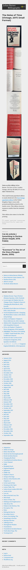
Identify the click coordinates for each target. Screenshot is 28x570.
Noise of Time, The (10, 222)
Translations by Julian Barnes (13, 529)
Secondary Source (9, 514)
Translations (8, 526)
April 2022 (7, 368)
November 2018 (8, 381)
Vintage (4, 223)
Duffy (5, 464)
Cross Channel (8, 462)
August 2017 (7, 412)
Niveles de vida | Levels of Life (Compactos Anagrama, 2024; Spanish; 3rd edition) (13, 340)
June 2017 (6, 416)
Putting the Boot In (9, 512)
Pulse (5, 510)
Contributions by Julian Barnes (13, 460)
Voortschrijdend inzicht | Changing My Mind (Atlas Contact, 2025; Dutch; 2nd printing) (14, 315)
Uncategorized (8, 533)
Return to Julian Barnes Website (13, 275)
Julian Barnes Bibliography (8, 565)
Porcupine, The (8, 508)
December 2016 (8, 429)
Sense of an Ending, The (11, 516)
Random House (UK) (10, 279)
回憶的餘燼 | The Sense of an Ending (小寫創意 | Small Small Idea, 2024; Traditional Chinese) (14, 333)
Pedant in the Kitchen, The (12, 506)
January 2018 (7, 402)
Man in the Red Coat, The (11, 495)
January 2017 (7, 427)
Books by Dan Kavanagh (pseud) (13, 454)
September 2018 (8, 385)
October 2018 (7, 383)
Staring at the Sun (9, 520)
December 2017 (8, 404)
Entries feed (7, 555)
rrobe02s (6, 220)
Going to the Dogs (9, 476)
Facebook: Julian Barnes (11, 283)
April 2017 (7, 420)
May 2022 (6, 366)
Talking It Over (8, 522)
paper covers (19, 222)
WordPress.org (8, 559)
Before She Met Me (9, 451)
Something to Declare (10, 518)
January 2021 (7, 377)
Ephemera (7, 470)
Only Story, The (8, 504)
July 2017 (6, 414)
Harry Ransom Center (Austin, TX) (14, 277)
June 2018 (6, 391)
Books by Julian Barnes (10, 456)
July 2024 (6, 362)
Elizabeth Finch (8, 466)
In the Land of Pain (9, 483)
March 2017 (7, 423)
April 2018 (7, 395)
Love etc (6, 493)
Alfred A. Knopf (8, 281)
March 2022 (7, 370)
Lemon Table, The (9, 487)
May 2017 (6, 418)
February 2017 (8, 425)
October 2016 (7, 433)
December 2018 (8, 379)
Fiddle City (7, 472)
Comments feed (8, 557)
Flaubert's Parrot (9, 474)
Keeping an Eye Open (10, 485)
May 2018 (6, 393)
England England (9, 468)
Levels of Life (8, 491)
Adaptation (7, 447)
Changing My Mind (9, 458)
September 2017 (8, 410)
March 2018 (7, 398)
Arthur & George (9, 449)
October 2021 (7, 375)
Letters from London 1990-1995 (13, 489)
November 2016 (8, 431)
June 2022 (6, 364)
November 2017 (8, 406)
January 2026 (7, 358)
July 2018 (6, 389)
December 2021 (8, 373)
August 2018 (7, 387)
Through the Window (10, 524)
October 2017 (7, 408)
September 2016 (8, 435)
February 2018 (8, 400)
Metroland (7, 497)
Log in (5, 553)
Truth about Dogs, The (10, 531)
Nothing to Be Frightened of (12, 501)
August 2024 (7, 360)
